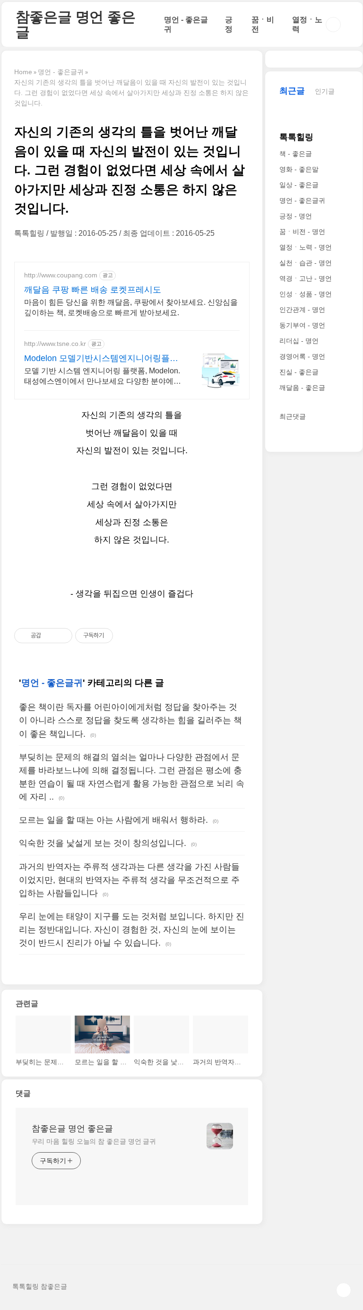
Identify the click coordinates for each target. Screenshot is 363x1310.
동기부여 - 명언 (302, 325)
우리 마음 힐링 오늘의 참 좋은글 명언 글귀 (94, 1141)
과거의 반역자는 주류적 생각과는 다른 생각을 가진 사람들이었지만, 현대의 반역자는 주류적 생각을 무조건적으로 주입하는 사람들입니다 (129, 880)
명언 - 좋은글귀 (52, 683)
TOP (343, 1290)
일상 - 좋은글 (299, 185)
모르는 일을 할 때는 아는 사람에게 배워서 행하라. (113, 820)
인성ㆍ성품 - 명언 (305, 294)
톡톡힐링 (296, 137)
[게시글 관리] (62, 636)
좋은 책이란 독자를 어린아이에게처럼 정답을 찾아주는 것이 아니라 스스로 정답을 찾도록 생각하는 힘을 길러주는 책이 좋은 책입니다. (130, 720)
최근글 (292, 90)
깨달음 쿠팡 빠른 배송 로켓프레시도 (92, 289)
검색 (333, 24)
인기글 (325, 91)
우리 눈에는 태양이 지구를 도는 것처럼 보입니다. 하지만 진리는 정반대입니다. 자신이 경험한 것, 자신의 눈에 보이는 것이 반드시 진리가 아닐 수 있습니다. (131, 930)
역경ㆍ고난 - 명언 (305, 278)
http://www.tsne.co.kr (55, 343)
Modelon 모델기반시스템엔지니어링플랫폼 (101, 358)
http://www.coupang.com (60, 275)
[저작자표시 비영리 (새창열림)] (121, 635)
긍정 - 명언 (295, 216)
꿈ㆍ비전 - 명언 (302, 231)
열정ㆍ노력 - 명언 (305, 247)
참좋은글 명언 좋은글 (76, 24)
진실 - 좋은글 (299, 372)
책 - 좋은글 (295, 153)
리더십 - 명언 (299, 341)
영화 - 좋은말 (299, 169)
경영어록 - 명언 (302, 356)
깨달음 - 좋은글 (302, 387)
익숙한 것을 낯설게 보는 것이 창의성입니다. (102, 843)
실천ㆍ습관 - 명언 (305, 263)
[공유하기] (50, 636)
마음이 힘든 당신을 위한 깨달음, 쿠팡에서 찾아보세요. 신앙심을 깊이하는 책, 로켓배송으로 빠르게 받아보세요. (131, 307)
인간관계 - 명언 (302, 309)
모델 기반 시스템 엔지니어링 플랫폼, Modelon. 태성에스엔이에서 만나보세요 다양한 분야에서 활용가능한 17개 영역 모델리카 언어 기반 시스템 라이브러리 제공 (102, 377)
